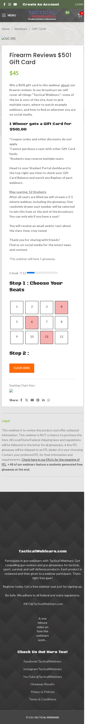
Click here (22, 368)
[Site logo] (42, 15)
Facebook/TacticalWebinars (42, 661)
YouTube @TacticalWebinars (42, 676)
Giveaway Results (42, 684)
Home (6, 29)
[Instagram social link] (9, 4)
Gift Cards (39, 29)
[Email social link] (32, 400)
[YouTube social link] (15, 4)
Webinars (20, 29)
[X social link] (26, 400)
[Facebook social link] (4, 4)
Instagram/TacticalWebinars (42, 669)
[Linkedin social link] (43, 400)
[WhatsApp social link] (48, 400)
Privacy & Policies (42, 692)
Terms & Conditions (42, 699)
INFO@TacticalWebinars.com (43, 604)
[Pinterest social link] (38, 400)
